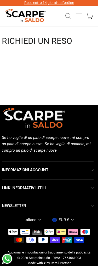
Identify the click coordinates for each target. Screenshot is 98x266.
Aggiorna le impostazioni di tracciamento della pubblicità (49, 252)
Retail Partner (61, 263)
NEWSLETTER (14, 205)
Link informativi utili (24, 188)
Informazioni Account (25, 170)
